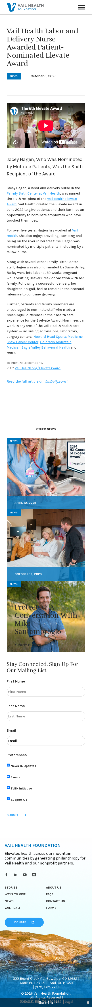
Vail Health (14, 908)
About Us (53, 887)
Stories (11, 887)
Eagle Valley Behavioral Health (45, 347)
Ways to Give (15, 894)
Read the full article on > (38, 381)
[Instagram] (34, 874)
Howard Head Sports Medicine (58, 336)
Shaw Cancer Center (22, 342)
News (9, 901)
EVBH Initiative (21, 788)
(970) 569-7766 (47, 987)
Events (16, 777)
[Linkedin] (16, 874)
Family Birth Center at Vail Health (33, 193)
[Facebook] (7, 874)
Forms (51, 908)
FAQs (50, 894)
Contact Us (55, 901)
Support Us (19, 800)
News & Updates (23, 766)
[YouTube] (25, 874)
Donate (20, 922)
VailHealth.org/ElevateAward (38, 368)
